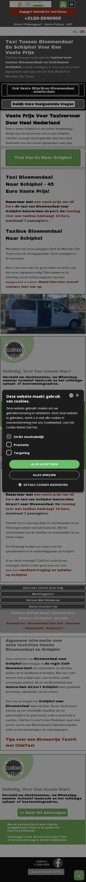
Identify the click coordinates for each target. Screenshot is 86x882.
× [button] (77, 395)
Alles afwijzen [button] (44, 475)
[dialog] (43, 441)
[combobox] (71, 395)
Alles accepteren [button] (44, 464)
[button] (43, 484)
